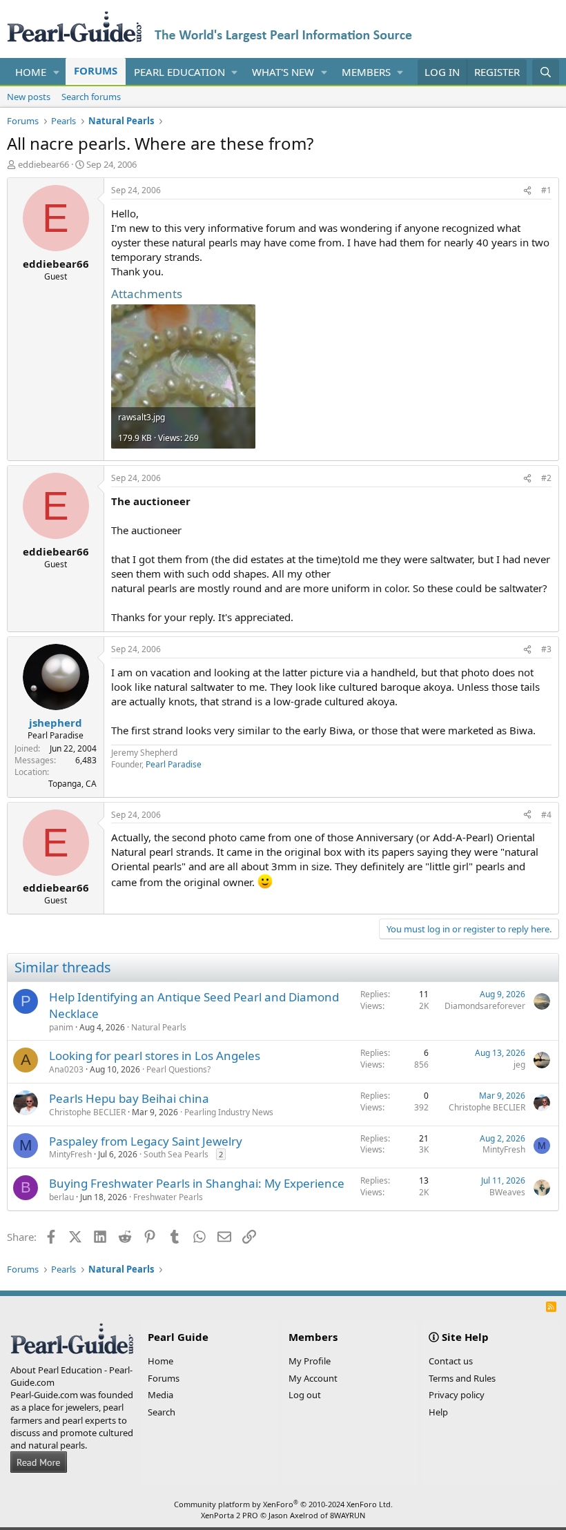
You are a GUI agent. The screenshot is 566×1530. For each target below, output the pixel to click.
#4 (546, 815)
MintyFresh (70, 1154)
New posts (28, 96)
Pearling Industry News (228, 1112)
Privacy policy (457, 1395)
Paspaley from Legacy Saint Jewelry (145, 1141)
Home (30, 72)
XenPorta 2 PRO (229, 1515)
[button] (57, 72)
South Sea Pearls (176, 1154)
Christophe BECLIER (87, 1112)
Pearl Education (179, 72)
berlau (61, 1197)
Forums (95, 70)
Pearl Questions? (178, 1069)
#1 (546, 190)
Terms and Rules (462, 1378)
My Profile (310, 1361)
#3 (546, 649)
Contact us (451, 1361)
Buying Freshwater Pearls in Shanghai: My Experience (196, 1183)
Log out (305, 1395)
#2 (546, 478)
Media (160, 1395)
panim (61, 1027)
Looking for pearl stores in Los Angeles (154, 1055)
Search (161, 1412)
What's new (283, 72)
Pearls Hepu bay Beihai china (129, 1098)
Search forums (91, 96)
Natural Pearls (158, 1027)
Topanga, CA (72, 783)
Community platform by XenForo (283, 1504)
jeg (519, 1064)
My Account (313, 1378)
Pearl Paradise (174, 764)
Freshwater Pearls (168, 1197)
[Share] (527, 191)
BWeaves (507, 1192)
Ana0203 (66, 1069)
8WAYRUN (347, 1515)
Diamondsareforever (485, 1006)
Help (438, 1412)
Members (366, 72)
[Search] (545, 72)
